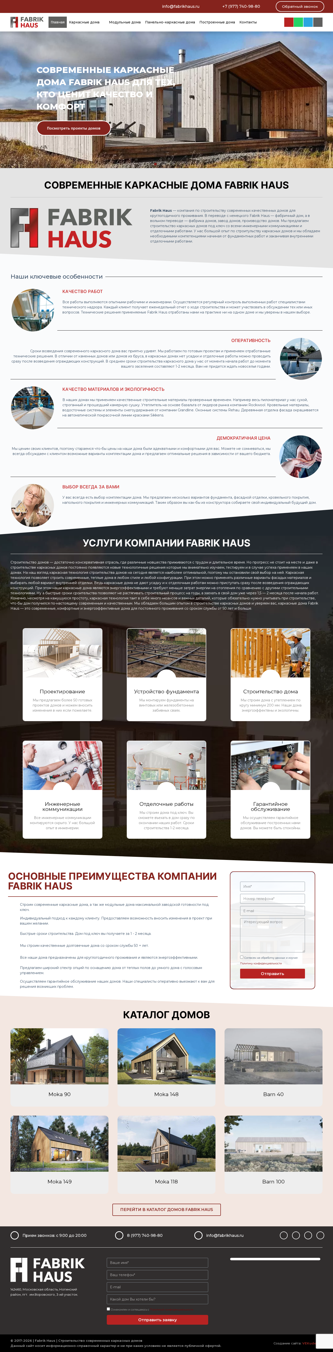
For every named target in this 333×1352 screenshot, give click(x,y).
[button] (300, 6)
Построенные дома (217, 22)
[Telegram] (308, 22)
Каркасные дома (84, 22)
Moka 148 (166, 1094)
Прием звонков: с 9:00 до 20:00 (54, 1235)
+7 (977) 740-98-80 (241, 6)
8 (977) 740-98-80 (145, 1235)
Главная (58, 22)
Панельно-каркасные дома (170, 22)
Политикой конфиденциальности (171, 1309)
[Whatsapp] (298, 22)
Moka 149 (60, 1182)
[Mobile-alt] (318, 22)
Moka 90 (60, 1094)
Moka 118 (166, 1182)
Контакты (248, 22)
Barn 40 (273, 1094)
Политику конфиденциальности (261, 963)
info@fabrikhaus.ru (180, 6)
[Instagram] (289, 22)
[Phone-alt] (320, 1235)
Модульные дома (125, 22)
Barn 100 (273, 1182)
